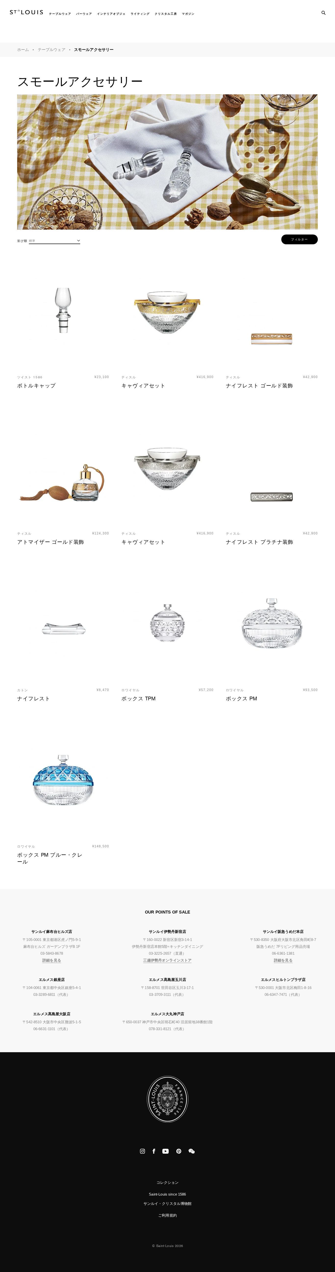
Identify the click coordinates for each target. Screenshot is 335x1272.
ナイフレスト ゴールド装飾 (259, 386)
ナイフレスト (33, 698)
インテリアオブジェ (111, 13)
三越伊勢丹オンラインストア (167, 960)
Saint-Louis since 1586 (167, 1194)
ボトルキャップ (36, 386)
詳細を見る (51, 960)
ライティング (140, 13)
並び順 (22, 241)
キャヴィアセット (143, 386)
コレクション (167, 1182)
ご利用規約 (167, 1215)
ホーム (23, 50)
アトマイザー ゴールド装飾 (50, 542)
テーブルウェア (60, 13)
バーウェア (84, 13)
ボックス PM (241, 698)
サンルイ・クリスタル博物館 (167, 1203)
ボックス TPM (138, 698)
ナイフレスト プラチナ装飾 (259, 542)
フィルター (299, 239)
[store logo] (26, 12)
